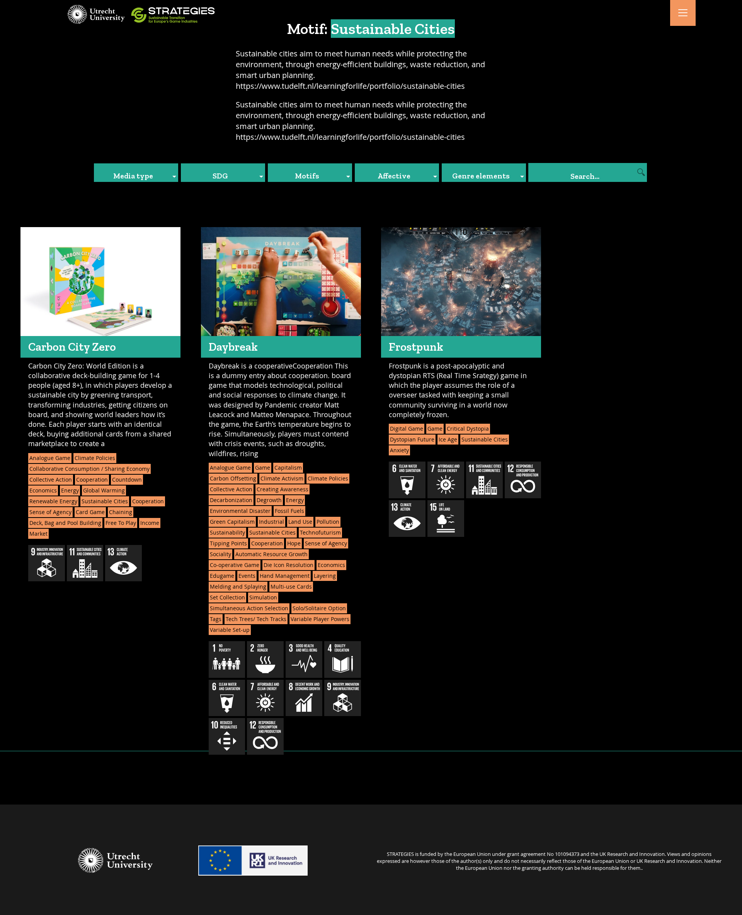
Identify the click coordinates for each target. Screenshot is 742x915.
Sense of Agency (50, 512)
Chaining (120, 512)
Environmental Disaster (240, 510)
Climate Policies (95, 458)
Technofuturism (320, 532)
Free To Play (121, 522)
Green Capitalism (232, 521)
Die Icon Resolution (288, 565)
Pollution (328, 521)
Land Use (300, 521)
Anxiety (399, 450)
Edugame (222, 575)
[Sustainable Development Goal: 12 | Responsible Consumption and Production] (265, 736)
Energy (70, 490)
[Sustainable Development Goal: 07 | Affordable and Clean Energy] (265, 698)
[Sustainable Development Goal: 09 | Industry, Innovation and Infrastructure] (46, 563)
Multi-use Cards (291, 586)
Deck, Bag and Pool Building (65, 522)
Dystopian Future (412, 439)
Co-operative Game (234, 565)
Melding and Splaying (238, 586)
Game (262, 467)
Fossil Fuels (289, 510)
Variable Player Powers (320, 619)
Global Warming (104, 490)
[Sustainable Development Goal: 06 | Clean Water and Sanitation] (227, 698)
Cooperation (92, 479)
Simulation (263, 597)
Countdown (127, 479)
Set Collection (227, 597)
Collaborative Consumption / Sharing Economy (89, 468)
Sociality (220, 554)
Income (149, 522)
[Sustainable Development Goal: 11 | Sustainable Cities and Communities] (85, 563)
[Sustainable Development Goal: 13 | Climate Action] (123, 563)
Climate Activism (281, 478)
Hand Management (285, 575)
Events (246, 575)
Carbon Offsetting (233, 478)
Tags (215, 619)
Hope (294, 543)
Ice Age (448, 439)
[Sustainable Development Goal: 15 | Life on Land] (445, 518)
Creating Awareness (282, 489)
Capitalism (288, 467)
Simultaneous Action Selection (249, 608)
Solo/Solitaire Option (319, 608)
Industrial (271, 521)
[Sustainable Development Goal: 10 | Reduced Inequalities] (227, 736)
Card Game (90, 512)
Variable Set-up (230, 629)
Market (38, 533)
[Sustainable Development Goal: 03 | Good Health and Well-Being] (304, 659)
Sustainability (227, 532)
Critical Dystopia (468, 428)
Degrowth (269, 500)
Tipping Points (228, 543)
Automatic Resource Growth (271, 554)
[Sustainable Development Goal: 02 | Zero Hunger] (265, 659)
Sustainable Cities (105, 501)
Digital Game (406, 428)
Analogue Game (49, 458)
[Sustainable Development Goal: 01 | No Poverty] (227, 659)
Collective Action (50, 479)
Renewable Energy (53, 501)
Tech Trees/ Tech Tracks (256, 619)
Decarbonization (231, 500)
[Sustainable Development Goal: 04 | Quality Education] (342, 659)
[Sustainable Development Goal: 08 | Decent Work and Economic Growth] (304, 698)
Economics (43, 490)
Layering (325, 575)
